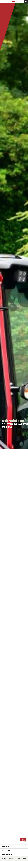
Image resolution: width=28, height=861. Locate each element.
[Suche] (26, 1)
